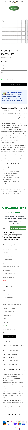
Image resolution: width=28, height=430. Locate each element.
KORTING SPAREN (18, 228)
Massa (2, 65)
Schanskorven (6, 252)
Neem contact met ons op (9, 311)
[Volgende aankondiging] (25, 2)
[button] (3, 8)
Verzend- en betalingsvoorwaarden (12, 304)
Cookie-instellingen (8, 297)
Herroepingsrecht (7, 301)
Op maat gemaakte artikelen (10, 249)
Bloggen (5, 318)
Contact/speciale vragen (9, 273)
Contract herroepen (10, 336)
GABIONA (11, 427)
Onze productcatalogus (9, 329)
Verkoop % (5, 280)
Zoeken (5, 332)
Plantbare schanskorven (9, 256)
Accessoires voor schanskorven (11, 266)
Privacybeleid (6, 294)
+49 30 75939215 (13, 361)
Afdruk (5, 290)
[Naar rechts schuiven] (17, 47)
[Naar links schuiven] (10, 47)
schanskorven (17, 384)
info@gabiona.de (12, 364)
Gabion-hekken (7, 263)
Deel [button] (4, 198)
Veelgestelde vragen (8, 315)
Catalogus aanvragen (8, 277)
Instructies (6, 322)
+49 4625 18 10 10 (14, 351)
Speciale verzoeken (8, 325)
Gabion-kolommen (8, 259)
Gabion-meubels (7, 270)
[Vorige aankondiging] (3, 2)
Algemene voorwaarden (9, 308)
